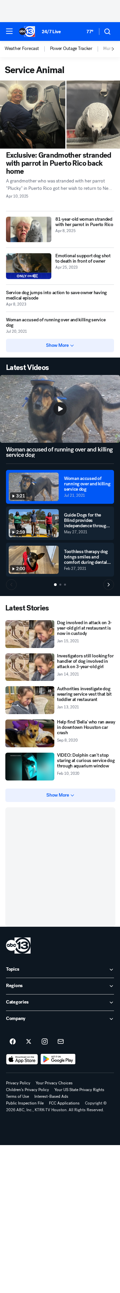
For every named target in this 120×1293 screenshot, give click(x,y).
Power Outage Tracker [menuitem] (71, 48)
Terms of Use (17, 1096)
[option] (27, 49)
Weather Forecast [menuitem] (22, 48)
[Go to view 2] (60, 585)
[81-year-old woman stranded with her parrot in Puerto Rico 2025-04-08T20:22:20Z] (28, 230)
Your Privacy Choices (54, 1083)
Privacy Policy (18, 1083)
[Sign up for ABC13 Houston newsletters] (60, 1041)
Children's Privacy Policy (27, 1090)
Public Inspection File (25, 1103)
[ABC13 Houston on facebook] (12, 1041)
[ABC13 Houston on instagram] (44, 1041)
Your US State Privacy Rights (79, 1090)
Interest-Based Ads (51, 1096)
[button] (9, 31)
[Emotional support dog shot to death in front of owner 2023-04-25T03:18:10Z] (28, 266)
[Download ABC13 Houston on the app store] (22, 1059)
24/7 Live (51, 32)
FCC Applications (64, 1103)
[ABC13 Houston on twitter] (28, 1041)
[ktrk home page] (18, 945)
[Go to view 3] (65, 585)
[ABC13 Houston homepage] (27, 31)
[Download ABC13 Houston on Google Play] (58, 1059)
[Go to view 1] (55, 584)
